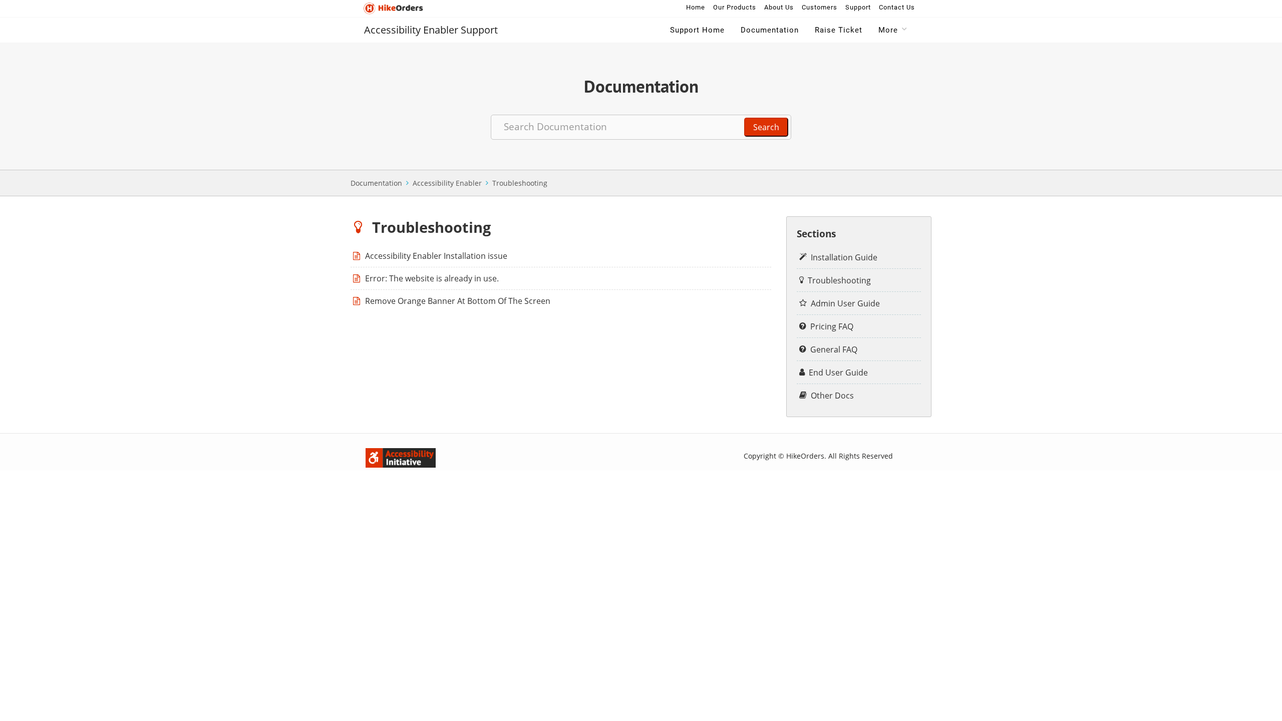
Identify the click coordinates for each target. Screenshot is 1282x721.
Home (695, 7)
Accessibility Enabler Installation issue (436, 255)
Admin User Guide (845, 303)
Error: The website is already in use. (432, 278)
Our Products (734, 7)
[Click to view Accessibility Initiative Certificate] (373, 455)
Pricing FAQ (831, 326)
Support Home (697, 30)
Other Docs (832, 395)
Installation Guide (844, 257)
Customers (819, 7)
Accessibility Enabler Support (431, 30)
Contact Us (897, 7)
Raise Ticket (838, 30)
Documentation (770, 30)
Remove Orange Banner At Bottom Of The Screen (457, 300)
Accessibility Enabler (447, 183)
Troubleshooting (519, 183)
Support (858, 7)
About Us (779, 7)
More (888, 30)
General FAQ (833, 349)
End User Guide (838, 372)
